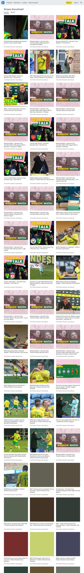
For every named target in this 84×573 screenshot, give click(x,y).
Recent (13, 12)
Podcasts (9, 3)
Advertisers (17, 3)
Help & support (33, 3)
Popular (6, 12)
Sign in (76, 3)
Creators (24, 3)
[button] (81, 2)
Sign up (69, 3)
